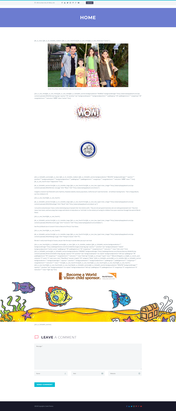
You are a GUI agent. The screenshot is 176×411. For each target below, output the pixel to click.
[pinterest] (73, 2)
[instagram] (70, 2)
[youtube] (78, 2)
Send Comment (45, 385)
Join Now (89, 3)
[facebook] (62, 2)
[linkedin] (64, 2)
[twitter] (67, 2)
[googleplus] (75, 2)
